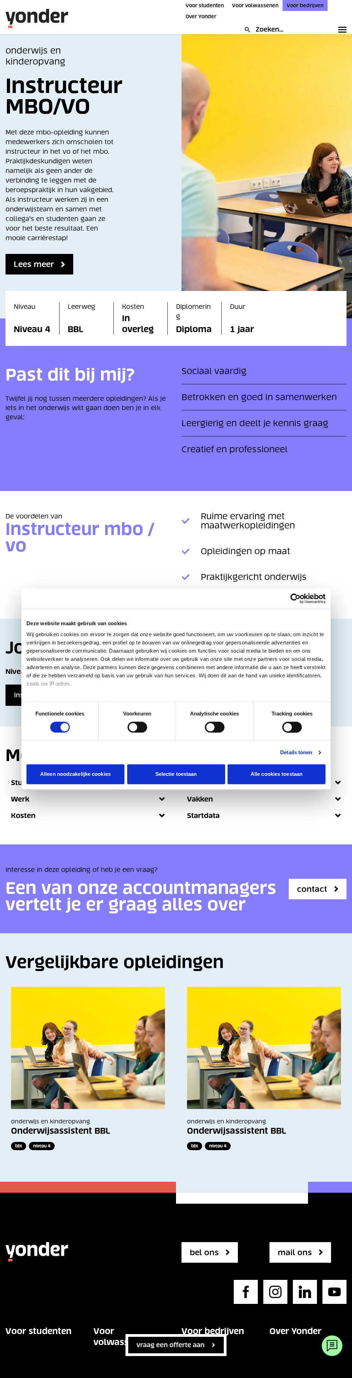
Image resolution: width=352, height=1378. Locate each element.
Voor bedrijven (305, 5)
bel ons (204, 1252)
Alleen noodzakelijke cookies (75, 774)
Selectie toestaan (176, 774)
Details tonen (296, 752)
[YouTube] (334, 1292)
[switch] (137, 727)
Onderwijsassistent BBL (60, 1130)
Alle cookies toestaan (276, 774)
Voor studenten (205, 5)
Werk (20, 799)
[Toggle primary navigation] (341, 29)
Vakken (200, 799)
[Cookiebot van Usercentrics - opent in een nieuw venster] (295, 598)
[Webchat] (332, 1345)
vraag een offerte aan (170, 1345)
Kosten (23, 815)
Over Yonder (201, 16)
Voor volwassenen (255, 5)
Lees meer (34, 264)
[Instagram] (275, 1292)
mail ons (295, 1252)
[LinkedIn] (305, 1292)
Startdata (203, 815)
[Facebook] (246, 1292)
